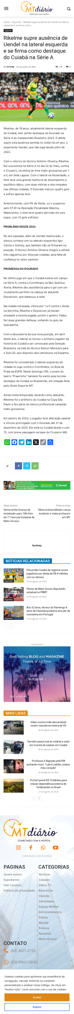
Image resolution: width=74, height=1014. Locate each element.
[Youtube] (55, 847)
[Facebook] (18, 465)
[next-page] (11, 625)
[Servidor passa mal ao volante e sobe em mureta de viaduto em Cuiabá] (14, 747)
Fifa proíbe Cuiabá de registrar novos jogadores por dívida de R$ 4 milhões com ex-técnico (47, 573)
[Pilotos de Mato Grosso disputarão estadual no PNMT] (14, 594)
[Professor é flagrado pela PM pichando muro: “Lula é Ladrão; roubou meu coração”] (14, 766)
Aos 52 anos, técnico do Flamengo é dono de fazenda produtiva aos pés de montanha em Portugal (48, 611)
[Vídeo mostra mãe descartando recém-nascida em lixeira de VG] (14, 728)
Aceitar (37, 997)
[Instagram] (18, 847)
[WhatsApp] (35, 465)
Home (7, 22)
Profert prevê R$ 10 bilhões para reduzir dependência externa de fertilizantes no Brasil (48, 784)
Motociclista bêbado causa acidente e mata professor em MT (54, 513)
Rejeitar (37, 1006)
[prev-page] (6, 625)
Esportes (16, 22)
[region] (37, 991)
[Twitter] (26, 465)
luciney (10, 66)
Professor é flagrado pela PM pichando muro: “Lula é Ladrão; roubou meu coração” (48, 764)
